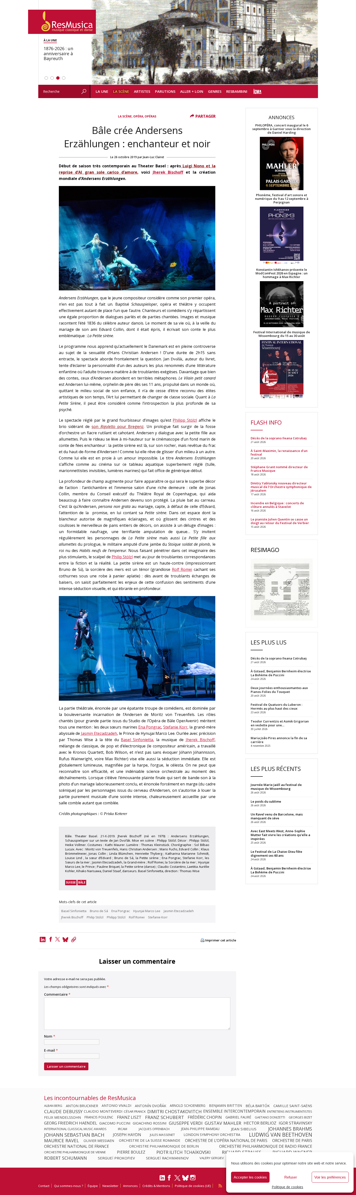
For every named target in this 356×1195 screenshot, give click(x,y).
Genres (214, 91)
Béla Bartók (258, 1106)
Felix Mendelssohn (62, 1117)
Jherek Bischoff (168, 172)
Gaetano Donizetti (270, 1117)
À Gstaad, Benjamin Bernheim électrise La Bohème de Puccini (281, 870)
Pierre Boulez (131, 1152)
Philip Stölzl (122, 556)
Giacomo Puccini (114, 1123)
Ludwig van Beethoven (280, 1135)
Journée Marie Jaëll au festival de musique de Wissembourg (276, 787)
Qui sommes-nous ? (68, 1186)
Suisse (71, 882)
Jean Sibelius (243, 1129)
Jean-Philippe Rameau (200, 1129)
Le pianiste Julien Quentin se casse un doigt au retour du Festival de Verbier (280, 521)
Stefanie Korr (175, 727)
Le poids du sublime (266, 801)
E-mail (51, 1050)
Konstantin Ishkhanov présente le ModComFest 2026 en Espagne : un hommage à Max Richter (281, 273)
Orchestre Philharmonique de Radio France (265, 1146)
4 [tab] (63, 78)
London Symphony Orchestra (212, 1135)
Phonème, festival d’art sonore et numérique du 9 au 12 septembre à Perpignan (281, 198)
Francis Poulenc (99, 1117)
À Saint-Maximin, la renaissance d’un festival (279, 452)
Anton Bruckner (82, 1106)
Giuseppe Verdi (185, 1123)
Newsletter (110, 1186)
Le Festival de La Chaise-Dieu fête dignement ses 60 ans (276, 853)
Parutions (165, 91)
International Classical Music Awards (75, 1129)
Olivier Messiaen (99, 1140)
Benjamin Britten (225, 1106)
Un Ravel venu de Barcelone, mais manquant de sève (277, 816)
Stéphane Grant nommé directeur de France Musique (279, 469)
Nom (49, 1036)
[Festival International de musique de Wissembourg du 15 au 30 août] (282, 369)
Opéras (150, 116)
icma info (257, 91)
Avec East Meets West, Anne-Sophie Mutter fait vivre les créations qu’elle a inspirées (280, 835)
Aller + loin (191, 91)
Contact (43, 1186)
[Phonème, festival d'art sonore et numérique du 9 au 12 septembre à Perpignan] (282, 236)
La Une (102, 91)
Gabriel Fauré (238, 1117)
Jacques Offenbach (154, 1129)
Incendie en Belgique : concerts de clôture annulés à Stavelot (277, 505)
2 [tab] (52, 78)
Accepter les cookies (250, 1177)
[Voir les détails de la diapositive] (204, 42)
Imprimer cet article (220, 940)
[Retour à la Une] (62, 22)
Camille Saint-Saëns (292, 1106)
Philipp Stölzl (185, 420)
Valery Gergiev (212, 1158)
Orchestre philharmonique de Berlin (164, 1146)
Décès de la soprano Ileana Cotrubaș (279, 438)
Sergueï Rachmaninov (167, 1158)
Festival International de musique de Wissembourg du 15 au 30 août (281, 334)
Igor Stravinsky (295, 1123)
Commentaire (57, 994)
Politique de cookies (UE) (193, 1186)
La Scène (121, 91)
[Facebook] (50, 939)
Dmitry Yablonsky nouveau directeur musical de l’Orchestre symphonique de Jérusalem (281, 486)
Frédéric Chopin (205, 1117)
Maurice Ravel (61, 1140)
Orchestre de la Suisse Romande (149, 1140)
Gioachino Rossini (149, 1123)
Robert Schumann (65, 1158)
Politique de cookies (287, 1187)
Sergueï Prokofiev (116, 1158)
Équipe (93, 1186)
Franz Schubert (164, 1117)
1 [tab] (46, 78)
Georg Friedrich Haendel (70, 1123)
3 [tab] (58, 78)
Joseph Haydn (127, 1135)
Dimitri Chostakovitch (174, 1111)
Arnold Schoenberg (187, 1106)
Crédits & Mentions (156, 1186)
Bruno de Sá (99, 911)
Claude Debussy (63, 1111)
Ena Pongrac (149, 727)
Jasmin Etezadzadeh (99, 733)
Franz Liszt (129, 1117)
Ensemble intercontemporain (234, 1111)
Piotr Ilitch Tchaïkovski (183, 1152)
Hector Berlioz (260, 1123)
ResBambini (236, 91)
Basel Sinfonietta (137, 739)
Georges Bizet (300, 1117)
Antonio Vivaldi (116, 1106)
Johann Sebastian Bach (74, 1135)
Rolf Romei (182, 569)
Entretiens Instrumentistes (289, 1111)
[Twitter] (57, 939)
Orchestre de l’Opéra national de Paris (226, 1140)
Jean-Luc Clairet (153, 157)
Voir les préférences (330, 1177)
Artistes (142, 91)
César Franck (135, 1111)
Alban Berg (53, 1106)
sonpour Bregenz (118, 426)
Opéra (138, 116)
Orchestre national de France (76, 1146)
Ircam (122, 1129)
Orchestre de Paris (292, 1140)
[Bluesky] (185, 1177)
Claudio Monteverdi (103, 1111)
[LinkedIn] (162, 1180)
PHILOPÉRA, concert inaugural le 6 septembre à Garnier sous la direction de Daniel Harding (281, 129)
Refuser (290, 1177)
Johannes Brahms (290, 1129)
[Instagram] (193, 1177)
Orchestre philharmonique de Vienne (75, 1152)
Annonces (130, 1186)
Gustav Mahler (223, 1123)
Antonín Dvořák (150, 1106)
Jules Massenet (162, 1135)
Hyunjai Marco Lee (146, 911)
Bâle (81, 882)
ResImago (265, 550)
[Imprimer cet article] (202, 940)
